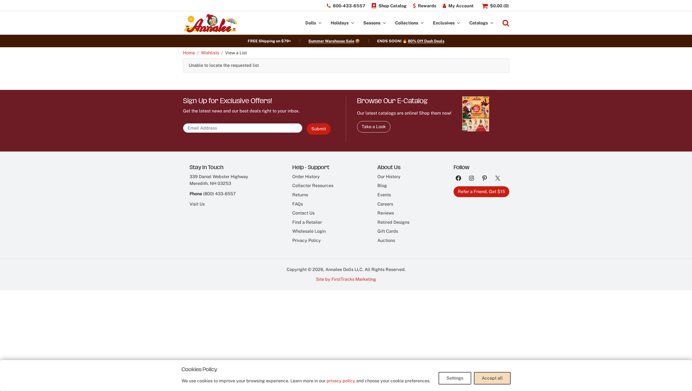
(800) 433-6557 (219, 193)
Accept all (492, 378)
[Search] (505, 23)
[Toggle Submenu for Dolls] (320, 23)
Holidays (340, 23)
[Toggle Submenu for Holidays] (353, 23)
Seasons (371, 23)
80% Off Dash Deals (426, 41)
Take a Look (374, 126)
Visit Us (197, 204)
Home (189, 52)
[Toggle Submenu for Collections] (422, 23)
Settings (454, 378)
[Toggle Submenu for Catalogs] (492, 23)
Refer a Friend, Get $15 (481, 191)
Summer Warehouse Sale (331, 41)
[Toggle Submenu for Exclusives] (459, 23)
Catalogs (478, 23)
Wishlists (210, 52)
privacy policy (341, 380)
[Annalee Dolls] (210, 23)
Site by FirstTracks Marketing (346, 279)
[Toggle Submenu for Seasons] (384, 23)
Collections (406, 23)
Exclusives (444, 23)
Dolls (310, 23)
